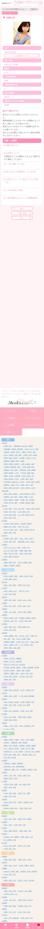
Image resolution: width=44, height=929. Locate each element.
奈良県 (5, 799)
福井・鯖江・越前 (10, 600)
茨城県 (5, 544)
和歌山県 (5, 805)
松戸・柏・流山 (24, 526)
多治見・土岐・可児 (11, 621)
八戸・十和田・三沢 (28, 690)
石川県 (5, 588)
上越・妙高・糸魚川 (11, 579)
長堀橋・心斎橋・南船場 (28, 745)
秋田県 (5, 708)
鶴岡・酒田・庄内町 (25, 717)
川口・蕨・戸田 (19, 508)
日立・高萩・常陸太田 (12, 556)
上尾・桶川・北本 (24, 511)
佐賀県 (5, 897)
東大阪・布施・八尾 (29, 754)
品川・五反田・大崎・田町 (13, 455)
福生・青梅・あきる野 (12, 488)
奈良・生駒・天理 (10, 802)
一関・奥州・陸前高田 (27, 696)
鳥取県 (5, 816)
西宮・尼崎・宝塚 (24, 775)
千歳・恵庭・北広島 (11, 676)
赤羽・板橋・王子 (28, 476)
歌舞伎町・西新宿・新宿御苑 (14, 449)
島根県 (5, 822)
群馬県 (5, 559)
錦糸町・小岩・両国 (11, 470)
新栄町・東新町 (10, 642)
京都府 (5, 760)
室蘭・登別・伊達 (10, 679)
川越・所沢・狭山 (10, 511)
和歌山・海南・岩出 (11, 808)
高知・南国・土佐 (10, 880)
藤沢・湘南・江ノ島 (26, 497)
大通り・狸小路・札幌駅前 (13, 658)
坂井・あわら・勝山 (25, 600)
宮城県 (5, 699)
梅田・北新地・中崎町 (12, 739)
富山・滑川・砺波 (10, 585)
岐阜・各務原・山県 (11, 618)
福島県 (5, 723)
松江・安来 (8, 825)
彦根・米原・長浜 (10, 796)
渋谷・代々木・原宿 (32, 449)
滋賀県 (5, 790)
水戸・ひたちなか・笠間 (12, 547)
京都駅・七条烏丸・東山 (29, 769)
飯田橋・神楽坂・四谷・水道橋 (14, 461)
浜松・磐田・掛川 (10, 627)
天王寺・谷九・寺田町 (33, 751)
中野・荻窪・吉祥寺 (33, 482)
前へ (22, 208)
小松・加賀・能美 (10, 594)
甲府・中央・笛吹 (10, 606)
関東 (8, 440)
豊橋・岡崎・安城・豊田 (12, 648)
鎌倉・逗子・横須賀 (28, 500)
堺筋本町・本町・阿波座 (19, 742)
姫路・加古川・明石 (11, 778)
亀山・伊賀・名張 (10, 787)
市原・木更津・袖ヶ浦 (27, 529)
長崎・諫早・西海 (10, 906)
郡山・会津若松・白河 (27, 726)
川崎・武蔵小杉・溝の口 (28, 494)
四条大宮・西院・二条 (12, 769)
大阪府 (5, 736)
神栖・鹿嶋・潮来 (25, 550)
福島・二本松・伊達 (11, 726)
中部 (8, 570)
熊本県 (5, 909)
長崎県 (5, 903)
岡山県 (5, 828)
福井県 (5, 597)
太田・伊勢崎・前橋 (25, 562)
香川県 (5, 862)
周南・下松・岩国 (24, 846)
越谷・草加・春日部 (33, 508)
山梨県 (5, 603)
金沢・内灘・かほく (11, 591)
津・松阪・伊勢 (25, 784)
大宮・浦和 (8, 508)
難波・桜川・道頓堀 (11, 745)
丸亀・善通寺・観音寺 (27, 865)
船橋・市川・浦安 (10, 526)
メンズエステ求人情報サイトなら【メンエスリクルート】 (14, 9)
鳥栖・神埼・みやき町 (26, 900)
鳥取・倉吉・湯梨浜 (25, 819)
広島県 (5, 834)
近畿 (8, 733)
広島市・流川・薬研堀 (12, 837)
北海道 (8, 652)
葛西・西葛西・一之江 (12, 473)
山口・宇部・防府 (10, 846)
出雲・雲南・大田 (20, 825)
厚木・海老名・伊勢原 (12, 500)
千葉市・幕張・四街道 (12, 523)
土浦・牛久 (26, 547)
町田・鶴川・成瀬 (27, 479)
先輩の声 (34, 9)
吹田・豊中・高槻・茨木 (12, 754)
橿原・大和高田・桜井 (26, 802)
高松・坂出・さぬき (11, 865)
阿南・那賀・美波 (10, 859)
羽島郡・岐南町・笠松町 (28, 618)
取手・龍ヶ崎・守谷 (11, 553)
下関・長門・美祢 (10, 849)
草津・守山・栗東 (24, 793)
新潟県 (5, 573)
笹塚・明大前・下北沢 (12, 479)
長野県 (5, 609)
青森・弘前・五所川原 (12, 690)
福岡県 (5, 888)
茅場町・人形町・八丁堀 (28, 458)
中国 (8, 813)
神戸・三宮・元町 (10, 775)
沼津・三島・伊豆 (10, 630)
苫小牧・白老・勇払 (26, 676)
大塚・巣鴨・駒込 (28, 467)
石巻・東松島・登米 (28, 702)
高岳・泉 (34, 636)
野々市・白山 (24, 591)
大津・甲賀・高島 (10, 793)
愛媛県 (5, 868)
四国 (8, 853)
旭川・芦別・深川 (27, 673)
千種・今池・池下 (23, 642)
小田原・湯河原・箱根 (27, 503)
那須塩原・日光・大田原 (26, 541)
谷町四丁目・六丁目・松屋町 (14, 751)
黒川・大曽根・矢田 (11, 645)
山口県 (5, 843)
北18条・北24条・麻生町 (13, 667)
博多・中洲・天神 (10, 891)
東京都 (5, 443)
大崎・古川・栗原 (24, 705)
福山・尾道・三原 (27, 837)
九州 (8, 885)
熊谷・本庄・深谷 (10, 517)
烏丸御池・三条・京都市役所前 (14, 766)
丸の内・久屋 (24, 636)
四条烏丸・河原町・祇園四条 (14, 763)
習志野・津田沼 (26, 523)
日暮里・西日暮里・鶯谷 (12, 467)
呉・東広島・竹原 (10, 840)
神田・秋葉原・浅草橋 (12, 464)
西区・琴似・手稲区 (23, 670)
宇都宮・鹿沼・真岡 (11, 538)
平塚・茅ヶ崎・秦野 (11, 503)
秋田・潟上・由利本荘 (12, 711)
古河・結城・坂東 (25, 553)
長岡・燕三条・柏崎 (26, 576)
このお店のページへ (22, 55)
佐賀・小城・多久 (10, 900)
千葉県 (5, 520)
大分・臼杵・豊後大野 (12, 918)
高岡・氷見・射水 (24, 585)
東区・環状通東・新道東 (31, 667)
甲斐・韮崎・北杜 (24, 606)
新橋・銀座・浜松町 (11, 458)
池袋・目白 (8, 446)
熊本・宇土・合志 (10, 912)
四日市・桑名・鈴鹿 (11, 784)
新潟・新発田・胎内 (11, 576)
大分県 (5, 915)
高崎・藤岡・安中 (10, 562)
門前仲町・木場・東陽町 (28, 470)
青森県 (5, 687)
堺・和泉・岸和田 (10, 757)
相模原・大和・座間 (11, 497)
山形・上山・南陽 (10, 717)
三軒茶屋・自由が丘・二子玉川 (14, 482)
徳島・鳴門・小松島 (25, 859)
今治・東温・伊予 (10, 874)
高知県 (5, 877)
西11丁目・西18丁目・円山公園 (15, 664)
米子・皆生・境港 (10, 819)
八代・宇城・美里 (24, 912)
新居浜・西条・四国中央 (29, 871)
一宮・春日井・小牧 (26, 645)
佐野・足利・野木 (10, 541)
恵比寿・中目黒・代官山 (12, 452)
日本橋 (7, 742)
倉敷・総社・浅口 (25, 831)
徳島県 (5, 856)
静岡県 (5, 624)
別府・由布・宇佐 (27, 918)
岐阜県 (5, 615)
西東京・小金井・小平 (12, 485)
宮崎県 (5, 921)
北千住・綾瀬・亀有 (28, 473)
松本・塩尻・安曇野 (25, 612)
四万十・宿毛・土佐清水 (26, 880)
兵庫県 (5, 772)
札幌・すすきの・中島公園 (13, 661)
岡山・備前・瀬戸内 (11, 831)
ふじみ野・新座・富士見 (26, 515)
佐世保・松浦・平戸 (25, 906)
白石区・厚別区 (10, 670)
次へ (22, 218)
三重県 (5, 781)
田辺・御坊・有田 (25, 808)
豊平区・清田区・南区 (12, 673)
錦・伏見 (7, 639)
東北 (8, 684)
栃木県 (5, 535)
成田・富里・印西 (10, 532)
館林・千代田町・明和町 (12, 565)
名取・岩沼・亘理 (10, 705)
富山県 (5, 582)
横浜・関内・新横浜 (11, 494)
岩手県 (5, 693)
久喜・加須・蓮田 (10, 515)
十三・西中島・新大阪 (12, 748)
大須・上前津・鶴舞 (23, 639)
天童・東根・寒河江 (11, 720)
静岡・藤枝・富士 (24, 627)
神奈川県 (5, 491)
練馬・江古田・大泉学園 (12, 476)
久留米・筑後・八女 (11, 894)
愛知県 (5, 633)
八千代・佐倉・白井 (11, 529)
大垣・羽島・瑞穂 (25, 621)
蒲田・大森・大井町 (30, 455)
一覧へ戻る (22, 213)
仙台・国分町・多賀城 (12, 702)
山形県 (5, 714)
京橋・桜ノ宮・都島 (28, 748)
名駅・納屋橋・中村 (11, 636)
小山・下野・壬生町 (26, 538)
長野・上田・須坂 (10, 612)
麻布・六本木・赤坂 (29, 452)
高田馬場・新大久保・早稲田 (24, 446)
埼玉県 (5, 506)
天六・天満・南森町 (28, 739)
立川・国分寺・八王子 (29, 488)
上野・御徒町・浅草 (28, 464)
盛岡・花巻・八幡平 (11, 696)
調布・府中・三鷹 (27, 485)
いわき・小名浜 (10, 729)
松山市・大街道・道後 (12, 871)
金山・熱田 (34, 642)
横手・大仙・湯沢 (27, 711)
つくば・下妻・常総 (11, 550)
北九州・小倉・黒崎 (25, 891)
